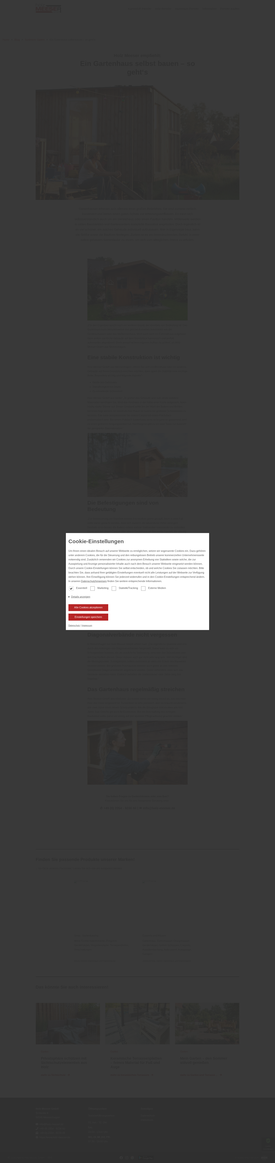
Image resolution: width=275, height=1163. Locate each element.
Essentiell (81, 588)
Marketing (103, 588)
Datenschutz (74, 625)
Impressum (87, 625)
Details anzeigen (80, 596)
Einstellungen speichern (88, 617)
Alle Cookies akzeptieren (88, 607)
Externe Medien (157, 588)
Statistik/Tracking (128, 588)
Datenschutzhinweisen (94, 581)
